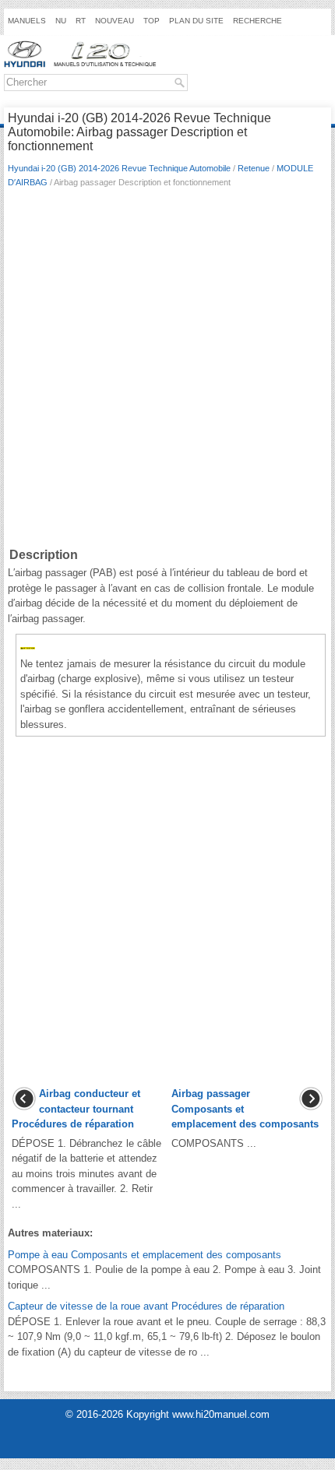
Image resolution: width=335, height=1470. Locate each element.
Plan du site (196, 20)
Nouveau (114, 20)
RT (81, 20)
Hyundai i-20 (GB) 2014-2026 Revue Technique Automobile (119, 168)
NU (60, 20)
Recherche (257, 20)
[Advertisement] (167, 370)
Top (151, 20)
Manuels (27, 20)
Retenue (254, 168)
